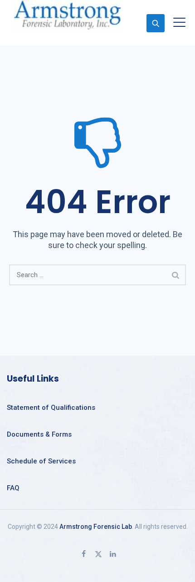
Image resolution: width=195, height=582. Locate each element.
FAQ (13, 488)
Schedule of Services (41, 461)
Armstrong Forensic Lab (95, 526)
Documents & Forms (39, 434)
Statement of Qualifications (51, 407)
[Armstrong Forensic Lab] (68, 15)
